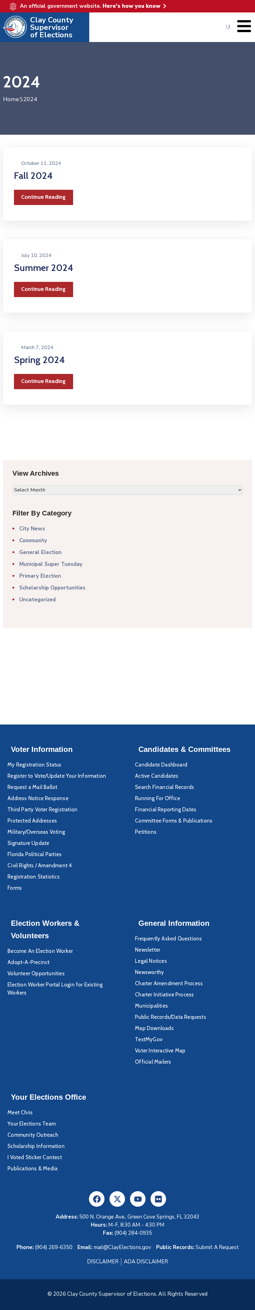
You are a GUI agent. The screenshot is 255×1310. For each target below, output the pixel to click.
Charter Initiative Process (164, 994)
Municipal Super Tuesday (50, 564)
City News (32, 528)
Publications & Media (32, 1168)
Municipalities (151, 1006)
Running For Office (157, 798)
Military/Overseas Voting (36, 832)
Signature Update (28, 843)
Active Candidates (156, 776)
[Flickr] (158, 1199)
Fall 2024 (33, 175)
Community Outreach (32, 1135)
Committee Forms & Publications (173, 821)
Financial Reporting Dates (165, 809)
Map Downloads (154, 1028)
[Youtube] (138, 1199)
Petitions (145, 832)
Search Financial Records (164, 787)
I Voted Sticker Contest (34, 1157)
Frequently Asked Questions (168, 938)
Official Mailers (153, 1062)
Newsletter (147, 950)
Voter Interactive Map (160, 1050)
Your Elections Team (31, 1124)
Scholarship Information (36, 1146)
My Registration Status (34, 765)
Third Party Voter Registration (42, 809)
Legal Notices (151, 961)
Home (11, 99)
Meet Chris (20, 1112)
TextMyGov (148, 1039)
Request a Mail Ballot (32, 787)
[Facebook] (96, 1199)
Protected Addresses (32, 821)
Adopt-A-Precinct (28, 962)
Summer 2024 (43, 267)
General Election (40, 552)
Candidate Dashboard (161, 765)
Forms (14, 888)
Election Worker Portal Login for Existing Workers (55, 988)
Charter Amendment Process (169, 983)
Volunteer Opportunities (36, 973)
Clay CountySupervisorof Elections (51, 27)
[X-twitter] (117, 1199)
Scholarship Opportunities (52, 587)
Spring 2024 (39, 360)
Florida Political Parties (34, 854)
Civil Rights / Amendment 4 (39, 865)
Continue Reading (43, 196)
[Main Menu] (244, 26)
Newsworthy (149, 972)
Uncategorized (37, 599)
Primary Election (40, 576)
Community (33, 540)
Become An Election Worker (40, 951)
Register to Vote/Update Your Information (56, 776)
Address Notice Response (37, 798)
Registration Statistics (33, 877)
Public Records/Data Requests (170, 1017)
